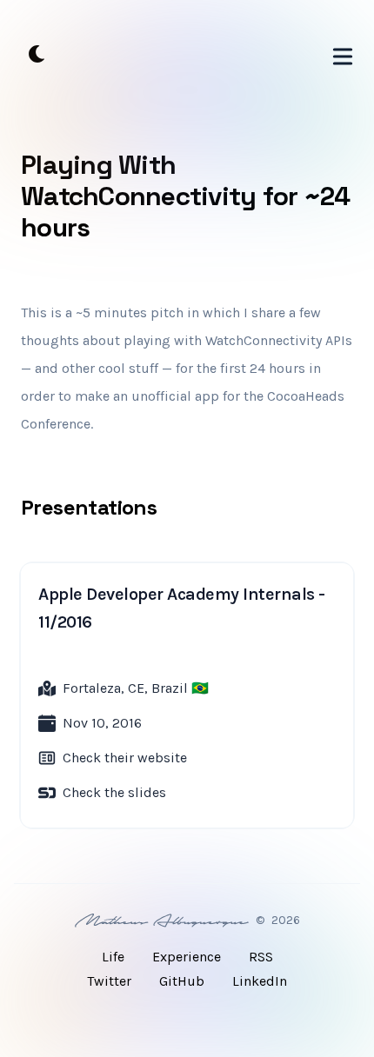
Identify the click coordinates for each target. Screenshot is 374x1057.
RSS (261, 956)
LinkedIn (259, 981)
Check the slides (114, 792)
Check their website (125, 757)
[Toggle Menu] (343, 53)
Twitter (109, 981)
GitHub (181, 981)
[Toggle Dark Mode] (36, 54)
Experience (186, 956)
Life (113, 956)
